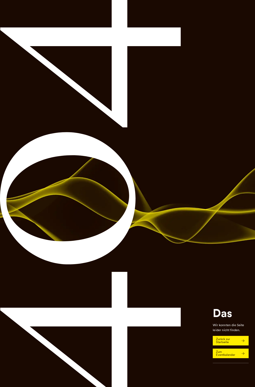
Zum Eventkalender (225, 353)
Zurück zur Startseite (223, 340)
